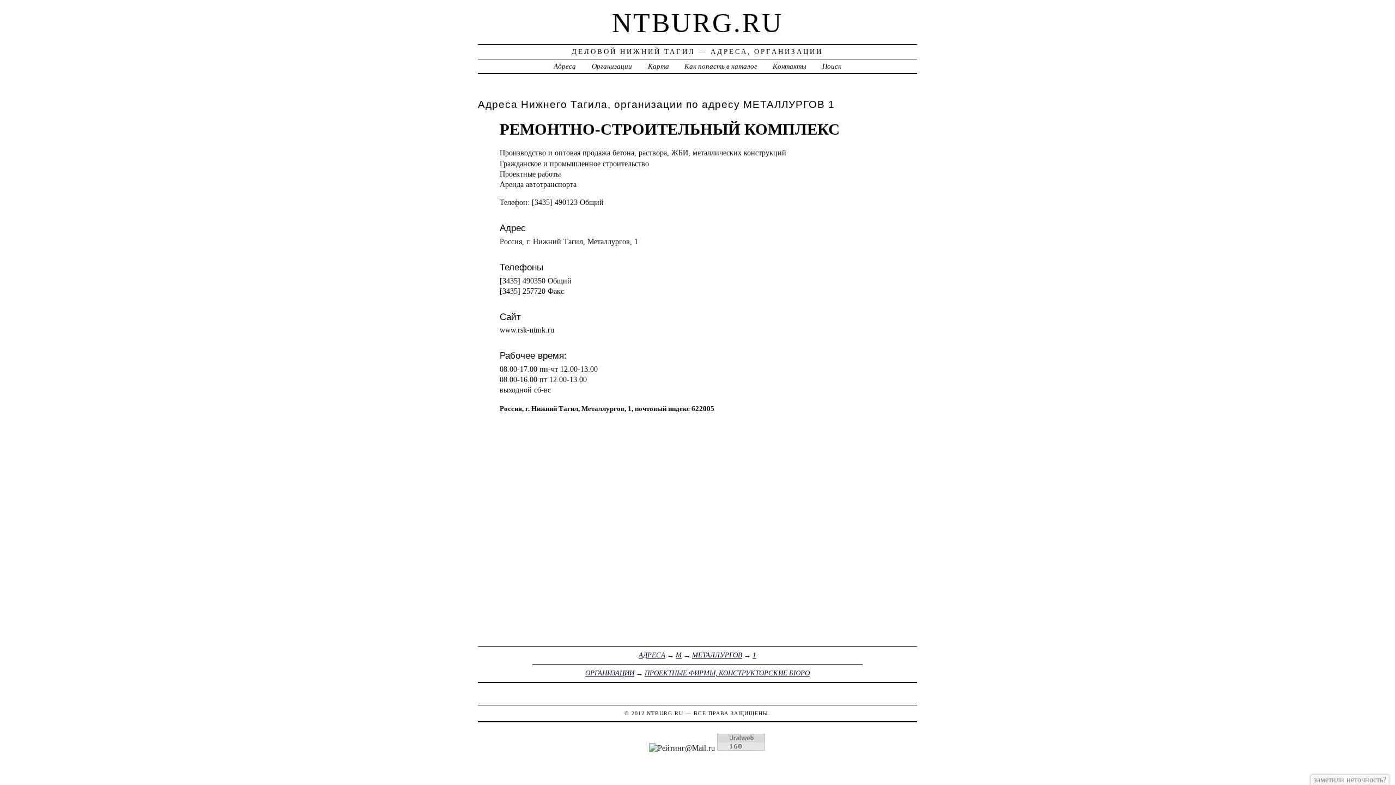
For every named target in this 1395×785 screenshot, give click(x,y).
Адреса (565, 66)
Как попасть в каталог (720, 66)
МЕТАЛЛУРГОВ (717, 655)
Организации (612, 66)
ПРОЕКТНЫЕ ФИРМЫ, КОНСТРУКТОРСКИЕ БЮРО (727, 673)
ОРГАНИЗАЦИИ (609, 673)
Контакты (789, 66)
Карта (658, 66)
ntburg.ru (697, 23)
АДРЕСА (652, 655)
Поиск (831, 66)
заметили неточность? (1350, 779)
